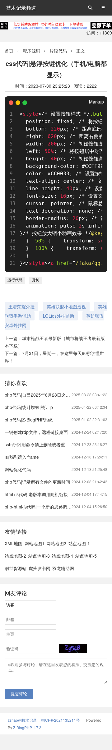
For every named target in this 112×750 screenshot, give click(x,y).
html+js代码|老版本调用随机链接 (36, 494)
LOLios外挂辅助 (58, 316)
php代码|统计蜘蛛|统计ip (29, 407)
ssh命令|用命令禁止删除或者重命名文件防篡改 (50, 444)
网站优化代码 (18, 469)
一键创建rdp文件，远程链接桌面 (36, 432)
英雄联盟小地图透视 (66, 306)
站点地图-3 (39, 556)
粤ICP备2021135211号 (60, 720)
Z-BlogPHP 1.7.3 (27, 727)
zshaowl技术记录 (22, 720)
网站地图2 (56, 543)
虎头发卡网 (39, 568)
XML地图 (13, 543)
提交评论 (19, 694)
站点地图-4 (62, 556)
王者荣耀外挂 (21, 306)
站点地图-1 (79, 543)
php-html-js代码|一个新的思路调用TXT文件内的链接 (55, 507)
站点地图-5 (86, 556)
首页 (9, 51)
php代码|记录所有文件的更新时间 (37, 482)
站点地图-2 (15, 556)
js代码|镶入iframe (22, 457)
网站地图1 (34, 543)
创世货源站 (15, 568)
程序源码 (31, 51)
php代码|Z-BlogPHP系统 (29, 419)
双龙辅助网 (63, 568)
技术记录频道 (21, 7)
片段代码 (58, 51)
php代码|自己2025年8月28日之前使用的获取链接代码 (57, 395)
